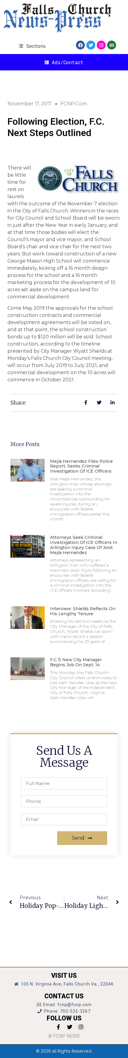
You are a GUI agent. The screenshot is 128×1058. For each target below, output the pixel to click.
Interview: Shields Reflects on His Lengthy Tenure (82, 611)
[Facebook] (80, 45)
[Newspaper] (111, 45)
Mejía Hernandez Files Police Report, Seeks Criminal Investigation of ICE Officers (81, 466)
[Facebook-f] (58, 1027)
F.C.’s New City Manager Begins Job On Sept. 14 (76, 662)
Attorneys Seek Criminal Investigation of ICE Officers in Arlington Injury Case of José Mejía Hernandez (83, 545)
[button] (32, 46)
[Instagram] (101, 45)
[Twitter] (90, 45)
